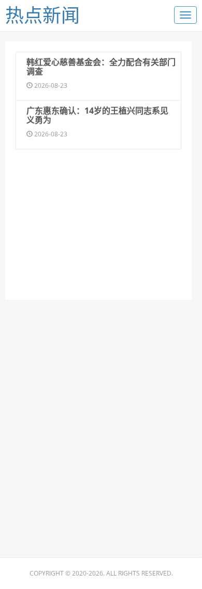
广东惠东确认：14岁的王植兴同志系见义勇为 (97, 115)
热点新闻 (42, 15)
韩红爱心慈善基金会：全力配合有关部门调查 (101, 66)
